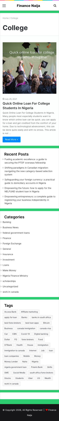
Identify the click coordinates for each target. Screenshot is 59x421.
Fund (40, 339)
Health (20, 345)
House (30, 345)
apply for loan (10, 317)
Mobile (26, 356)
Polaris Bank (37, 367)
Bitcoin (46, 323)
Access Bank (10, 312)
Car (6, 334)
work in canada (11, 292)
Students (19, 378)
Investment (9, 259)
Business (8, 328)
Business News (11, 227)
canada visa (45, 328)
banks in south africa (41, 317)
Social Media (19, 372)
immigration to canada (14, 350)
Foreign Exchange (12, 243)
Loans (6, 265)
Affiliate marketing (29, 312)
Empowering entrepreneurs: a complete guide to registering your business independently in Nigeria (30, 200)
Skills (49, 367)
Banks (24, 317)
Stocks (7, 378)
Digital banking (41, 334)
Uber (30, 378)
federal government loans (16, 232)
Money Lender (11, 361)
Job (42, 350)
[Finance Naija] (29, 5)
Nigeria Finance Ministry (15, 275)
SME (6, 372)
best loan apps (32, 323)
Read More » (11, 139)
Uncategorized (10, 286)
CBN (14, 334)
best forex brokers (12, 323)
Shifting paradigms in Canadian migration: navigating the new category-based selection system (28, 171)
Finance (7, 238)
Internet (32, 350)
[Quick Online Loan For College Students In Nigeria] (29, 69)
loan (51, 350)
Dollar (7, 339)
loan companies (11, 356)
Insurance (8, 254)
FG (15, 339)
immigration (43, 345)
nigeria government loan (15, 367)
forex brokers (28, 339)
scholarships (9, 281)
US (38, 378)
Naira (24, 361)
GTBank (8, 345)
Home (6, 18)
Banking (7, 222)
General (7, 249)
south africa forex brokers (41, 372)
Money (37, 356)
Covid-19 (25, 334)
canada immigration (26, 328)
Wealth (48, 378)
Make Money (9, 270)
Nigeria (35, 361)
